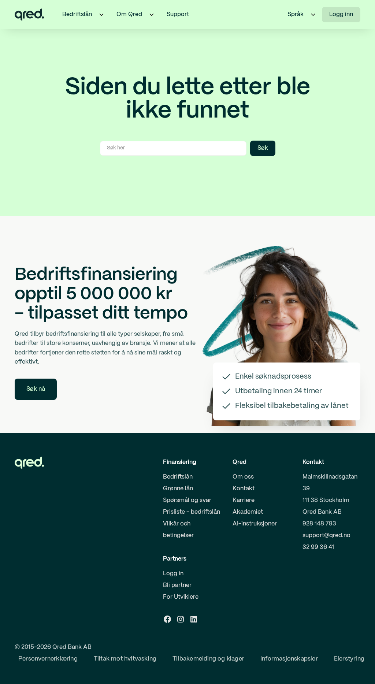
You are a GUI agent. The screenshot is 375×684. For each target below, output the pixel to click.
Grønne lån (178, 488)
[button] (101, 15)
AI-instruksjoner (255, 524)
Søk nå (35, 389)
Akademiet (248, 512)
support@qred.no (326, 535)
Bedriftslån (178, 477)
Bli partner (177, 585)
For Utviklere (180, 597)
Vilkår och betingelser (178, 529)
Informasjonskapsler (289, 659)
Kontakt (244, 488)
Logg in (173, 573)
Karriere (244, 500)
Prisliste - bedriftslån (191, 512)
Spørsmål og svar (187, 500)
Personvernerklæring (48, 659)
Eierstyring (349, 659)
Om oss (243, 477)
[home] (29, 14)
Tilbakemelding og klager (208, 659)
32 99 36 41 (318, 547)
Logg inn (341, 14)
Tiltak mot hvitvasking (125, 659)
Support (178, 14)
